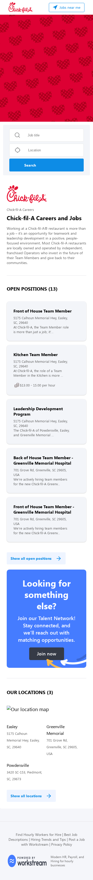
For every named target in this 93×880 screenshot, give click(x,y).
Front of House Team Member (42, 311)
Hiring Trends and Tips (48, 839)
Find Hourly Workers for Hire (38, 834)
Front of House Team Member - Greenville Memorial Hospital (43, 509)
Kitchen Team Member (35, 354)
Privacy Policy (61, 844)
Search (30, 165)
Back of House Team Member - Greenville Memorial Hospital (43, 460)
